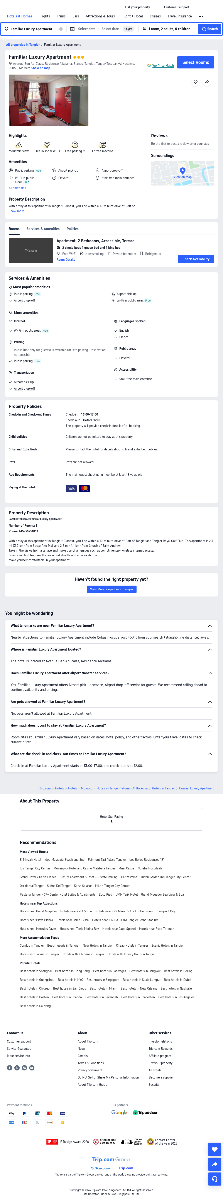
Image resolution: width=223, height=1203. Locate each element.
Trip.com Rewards (160, 1048)
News (81, 1048)
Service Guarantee (19, 1048)
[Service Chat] (214, 1179)
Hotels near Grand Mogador (38, 911)
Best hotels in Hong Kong (72, 971)
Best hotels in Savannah (101, 997)
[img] (48, 100)
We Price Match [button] (163, 65)
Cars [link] (76, 16)
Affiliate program (160, 1056)
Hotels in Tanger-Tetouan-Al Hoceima (122, 788)
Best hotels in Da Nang (35, 1006)
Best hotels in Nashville (176, 988)
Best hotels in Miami (103, 988)
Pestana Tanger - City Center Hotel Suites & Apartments (57, 894)
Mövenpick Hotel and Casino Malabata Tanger (84, 868)
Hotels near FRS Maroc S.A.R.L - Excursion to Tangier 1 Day (135, 911)
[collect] (214, 1149)
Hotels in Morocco (80, 788)
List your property (160, 1063)
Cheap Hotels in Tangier (132, 945)
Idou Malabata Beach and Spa (64, 859)
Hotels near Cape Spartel (119, 928)
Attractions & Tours (100, 16)
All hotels (155, 1070)
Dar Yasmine (129, 877)
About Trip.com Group (92, 1084)
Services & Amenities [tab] (43, 229)
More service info (18, 1056)
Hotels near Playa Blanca (36, 920)
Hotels (59, 788)
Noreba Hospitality (150, 868)
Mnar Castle (126, 868)
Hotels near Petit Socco (76, 911)
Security (154, 1084)
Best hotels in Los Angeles (176, 997)
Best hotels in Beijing (178, 971)
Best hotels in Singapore (102, 979)
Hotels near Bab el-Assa (72, 920)
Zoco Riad (105, 894)
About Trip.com (88, 1041)
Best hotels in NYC (70, 979)
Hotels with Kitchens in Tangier (83, 954)
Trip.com (45, 788)
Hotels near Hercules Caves (38, 928)
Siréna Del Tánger (59, 886)
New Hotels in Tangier (98, 945)
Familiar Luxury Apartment (40, 57)
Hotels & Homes (19, 16)
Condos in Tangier (32, 945)
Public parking (23, 294)
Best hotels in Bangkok (144, 971)
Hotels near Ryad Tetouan (156, 928)
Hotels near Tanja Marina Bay (79, 928)
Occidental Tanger (32, 886)
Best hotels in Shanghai (36, 971)
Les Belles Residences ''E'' (146, 859)
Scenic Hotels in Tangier (168, 945)
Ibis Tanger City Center (35, 868)
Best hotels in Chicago (35, 988)
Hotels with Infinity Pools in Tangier (131, 954)
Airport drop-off (24, 300)
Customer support (19, 1041)
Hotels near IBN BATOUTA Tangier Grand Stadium (125, 920)
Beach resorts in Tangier (63, 945)
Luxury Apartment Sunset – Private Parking (89, 877)
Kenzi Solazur (83, 886)
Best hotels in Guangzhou (37, 979)
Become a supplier (161, 1077)
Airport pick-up (127, 294)
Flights (44, 16)
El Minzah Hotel (30, 859)
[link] (137, 7)
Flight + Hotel (132, 16)
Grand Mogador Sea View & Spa (162, 894)
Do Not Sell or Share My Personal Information (108, 1077)
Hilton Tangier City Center (112, 886)
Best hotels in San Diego (69, 988)
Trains (61, 16)
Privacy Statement (90, 1070)
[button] (157, 7)
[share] (214, 1164)
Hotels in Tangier (163, 788)
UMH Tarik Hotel (127, 894)
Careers (83, 1056)
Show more (16, 211)
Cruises (155, 16)
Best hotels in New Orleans (139, 988)
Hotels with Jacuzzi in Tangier (39, 954)
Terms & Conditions (91, 1063)
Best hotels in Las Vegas (109, 971)
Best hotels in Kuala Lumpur (141, 979)
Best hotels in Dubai (177, 979)
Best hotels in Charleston (138, 997)
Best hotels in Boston (34, 997)
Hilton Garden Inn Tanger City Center (165, 877)
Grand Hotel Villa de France (38, 877)
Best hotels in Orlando (67, 997)
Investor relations (160, 1041)
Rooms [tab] (14, 229)
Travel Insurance (180, 16)
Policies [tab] (73, 229)
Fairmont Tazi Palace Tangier (107, 859)
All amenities (17, 188)
